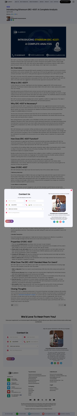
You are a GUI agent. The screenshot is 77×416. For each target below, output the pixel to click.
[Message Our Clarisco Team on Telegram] (63, 222)
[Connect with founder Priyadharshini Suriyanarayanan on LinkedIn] (54, 222)
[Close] (71, 190)
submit (8, 221)
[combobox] (16, 205)
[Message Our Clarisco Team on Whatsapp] (57, 222)
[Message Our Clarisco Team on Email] (60, 222)
